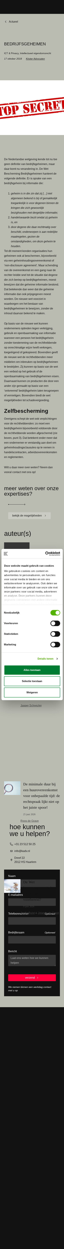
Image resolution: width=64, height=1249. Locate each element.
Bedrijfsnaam (16, 932)
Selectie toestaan (32, 681)
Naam (12, 876)
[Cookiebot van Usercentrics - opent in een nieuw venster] (45, 553)
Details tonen (45, 658)
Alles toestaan (32, 669)
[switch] (55, 623)
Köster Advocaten (35, 58)
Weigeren (32, 692)
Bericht (12, 951)
